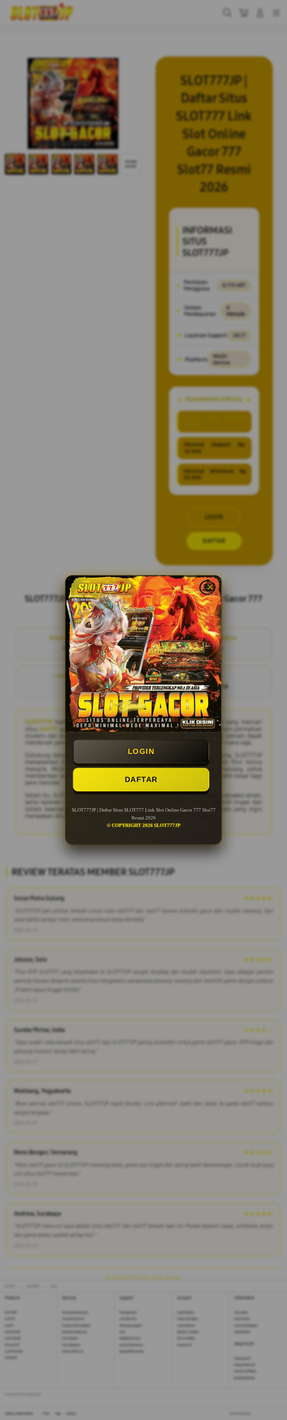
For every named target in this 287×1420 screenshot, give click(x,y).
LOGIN (141, 751)
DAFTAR (141, 779)
